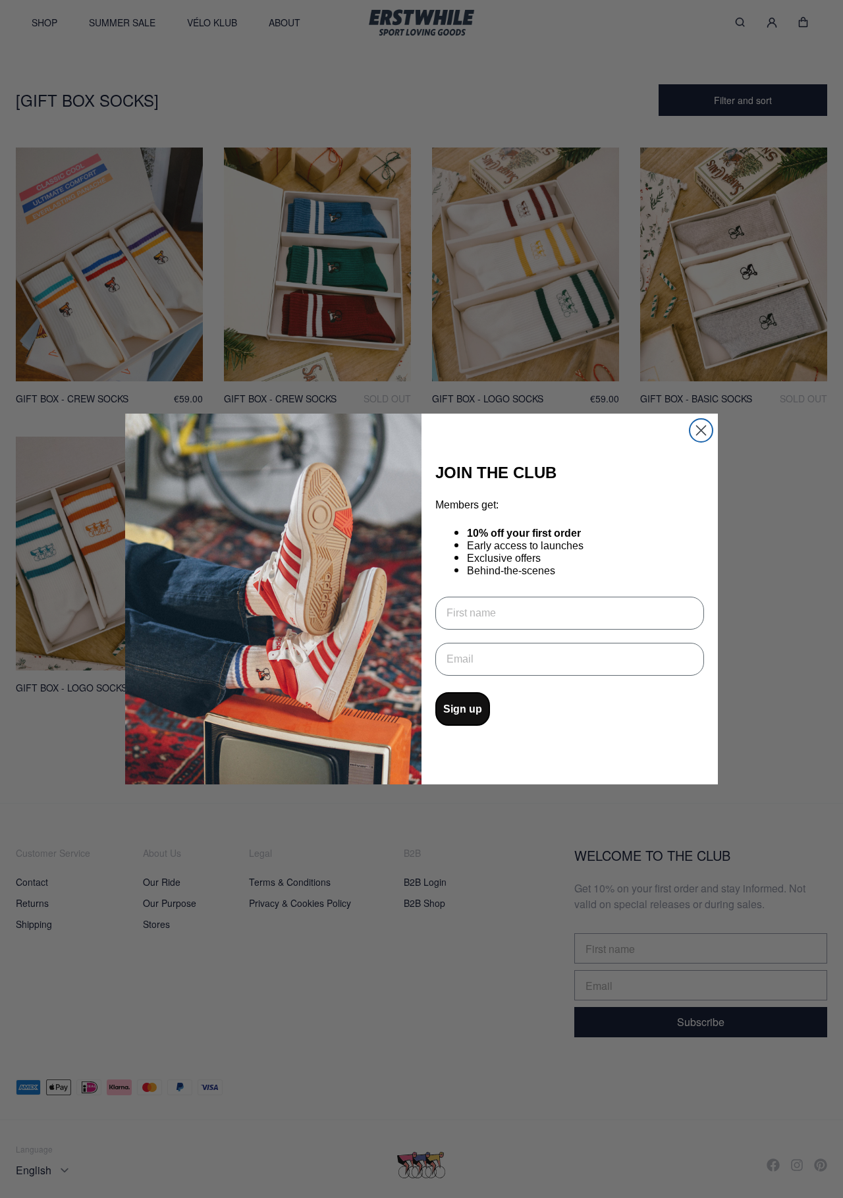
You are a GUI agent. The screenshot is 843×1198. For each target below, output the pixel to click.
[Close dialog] (701, 430)
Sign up (462, 709)
